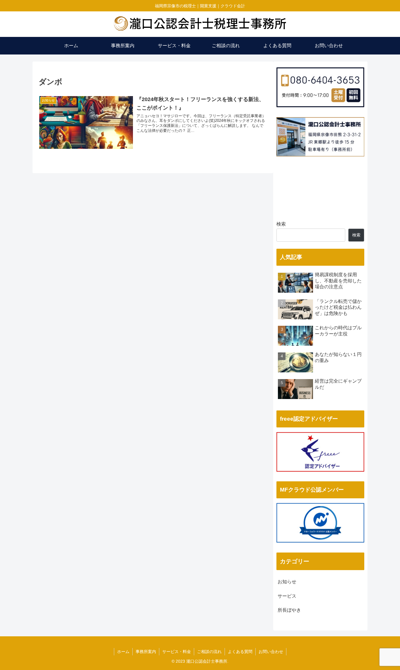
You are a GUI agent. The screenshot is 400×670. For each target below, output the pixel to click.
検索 (281, 223)
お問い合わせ (271, 651)
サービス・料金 (176, 651)
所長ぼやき (289, 610)
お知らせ (287, 581)
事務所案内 (146, 651)
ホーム (123, 651)
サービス (287, 596)
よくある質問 (240, 651)
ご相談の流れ (209, 651)
